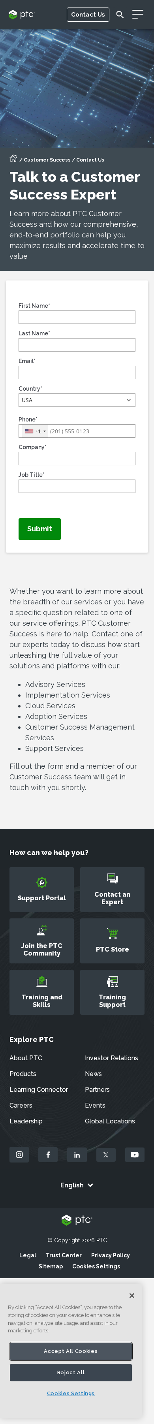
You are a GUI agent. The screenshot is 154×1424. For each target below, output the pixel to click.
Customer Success (47, 160)
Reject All (71, 1372)
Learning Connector (38, 1089)
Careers (20, 1105)
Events (95, 1105)
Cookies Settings (96, 1266)
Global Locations (110, 1121)
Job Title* (32, 475)
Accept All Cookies (71, 1351)
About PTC (25, 1058)
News (93, 1074)
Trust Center (64, 1255)
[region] (71, 1351)
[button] (77, 400)
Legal (27, 1255)
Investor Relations (111, 1058)
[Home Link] (13, 160)
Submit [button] (39, 529)
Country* (30, 389)
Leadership (26, 1121)
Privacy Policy (110, 1255)
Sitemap (51, 1266)
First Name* (34, 306)
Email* (27, 361)
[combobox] (35, 431)
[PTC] (77, 1221)
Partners (97, 1089)
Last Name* (34, 333)
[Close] (132, 1295)
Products (22, 1074)
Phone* (28, 419)
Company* (33, 447)
